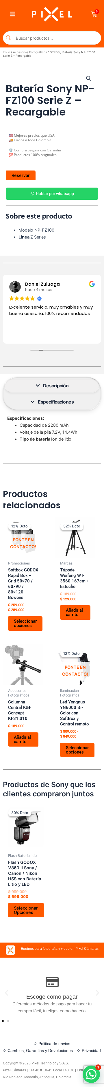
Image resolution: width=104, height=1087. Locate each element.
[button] (88, 78)
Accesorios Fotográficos (30, 52)
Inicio (6, 52)
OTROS (55, 52)
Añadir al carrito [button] (74, 612)
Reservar (21, 175)
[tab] (52, 385)
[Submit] (8, 38)
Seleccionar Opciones (26, 910)
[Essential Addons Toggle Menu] (13, 14)
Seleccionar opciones (25, 623)
